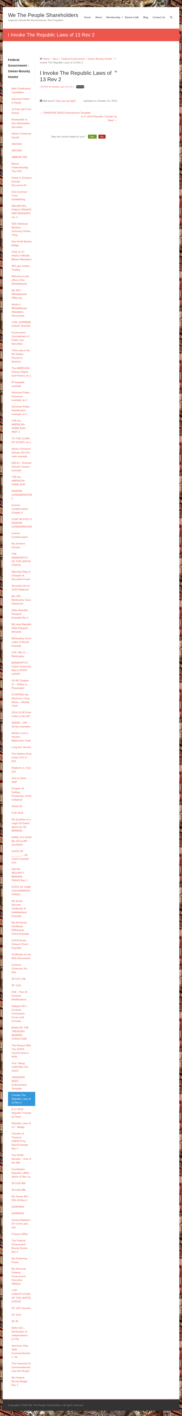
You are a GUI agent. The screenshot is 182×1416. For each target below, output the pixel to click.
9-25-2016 (17, 812)
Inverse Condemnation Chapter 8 (20, 509)
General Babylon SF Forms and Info (21, 1223)
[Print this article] (116, 72)
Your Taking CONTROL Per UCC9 (20, 1067)
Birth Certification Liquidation (21, 90)
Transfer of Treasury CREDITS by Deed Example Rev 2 (20, 1141)
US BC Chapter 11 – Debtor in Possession (20, 684)
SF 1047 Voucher (21, 1308)
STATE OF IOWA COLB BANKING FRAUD (21, 890)
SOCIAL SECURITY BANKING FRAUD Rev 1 (19, 875)
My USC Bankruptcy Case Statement (21, 600)
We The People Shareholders (43, 15)
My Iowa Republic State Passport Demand (21, 628)
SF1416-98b (19, 1189)
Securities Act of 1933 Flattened (21, 587)
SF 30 (15, 1321)
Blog (145, 17)
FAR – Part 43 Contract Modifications (19, 996)
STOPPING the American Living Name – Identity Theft (21, 700)
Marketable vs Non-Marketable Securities (21, 123)
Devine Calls (132, 17)
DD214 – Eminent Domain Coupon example (21, 466)
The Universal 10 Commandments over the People (21, 1367)
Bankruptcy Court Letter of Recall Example (21, 642)
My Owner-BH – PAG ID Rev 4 (21, 1198)
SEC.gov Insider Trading (21, 267)
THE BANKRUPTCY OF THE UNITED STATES (21, 559)
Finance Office (20, 1234)
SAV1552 (17, 143)
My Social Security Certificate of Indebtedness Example (19, 908)
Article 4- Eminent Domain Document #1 (21, 181)
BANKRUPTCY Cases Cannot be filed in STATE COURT (21, 668)
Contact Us (159, 17)
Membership (113, 17)
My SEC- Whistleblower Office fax (19, 294)
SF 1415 (16, 985)
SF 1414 (16, 1314)
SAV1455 (17, 150)
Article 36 (17, 806)
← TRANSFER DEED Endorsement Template (65, 112)
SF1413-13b (19, 978)
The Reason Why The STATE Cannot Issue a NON (21, 1051)
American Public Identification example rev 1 (21, 410)
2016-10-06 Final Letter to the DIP (21, 714)
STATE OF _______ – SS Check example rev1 (20, 857)
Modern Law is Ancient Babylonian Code (21, 737)
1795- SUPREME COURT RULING (21, 324)
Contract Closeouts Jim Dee (19, 968)
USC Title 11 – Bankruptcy (20, 654)
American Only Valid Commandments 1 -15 (21, 1351)
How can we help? (66, 100)
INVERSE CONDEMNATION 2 (22, 495)
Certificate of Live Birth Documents (21, 956)
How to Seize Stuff (19, 780)
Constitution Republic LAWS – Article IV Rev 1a (21, 1173)
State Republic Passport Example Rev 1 (20, 614)
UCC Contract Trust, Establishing (19, 195)
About (98, 17)
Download (80, 87)
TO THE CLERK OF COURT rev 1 (21, 440)
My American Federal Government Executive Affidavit (19, 1276)
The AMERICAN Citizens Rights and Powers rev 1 (21, 372)
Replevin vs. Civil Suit (21, 769)
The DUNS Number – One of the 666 (21, 1159)
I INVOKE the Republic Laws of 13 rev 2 (57, 87)
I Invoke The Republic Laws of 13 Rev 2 (21, 1099)
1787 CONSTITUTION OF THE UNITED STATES (21, 1296)
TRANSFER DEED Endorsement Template (19, 1083)
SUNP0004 (18, 1206)
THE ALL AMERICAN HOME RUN (18, 481)
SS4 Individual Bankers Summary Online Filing (21, 229)
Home (87, 17)
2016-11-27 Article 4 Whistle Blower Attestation (22, 255)
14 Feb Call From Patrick (21, 111)
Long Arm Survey (21, 747)
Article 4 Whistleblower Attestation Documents (19, 310)
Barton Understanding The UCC (20, 167)
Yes (92, 136)
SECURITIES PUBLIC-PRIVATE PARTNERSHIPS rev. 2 (21, 211)
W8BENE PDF (20, 157)
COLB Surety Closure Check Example (20, 944)
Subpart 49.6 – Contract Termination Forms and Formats (20, 1013)
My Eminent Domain (18, 545)
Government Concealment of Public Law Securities (20, 338)
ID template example (18, 384)
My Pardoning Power (19, 1260)
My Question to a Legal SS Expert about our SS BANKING (21, 825)
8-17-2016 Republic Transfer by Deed (21, 1113)
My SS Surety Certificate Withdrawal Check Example (20, 928)
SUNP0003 (18, 1213)
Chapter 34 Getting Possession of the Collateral (21, 794)
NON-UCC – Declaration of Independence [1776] (20, 1333)
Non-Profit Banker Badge (22, 243)
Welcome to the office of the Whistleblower (20, 280)
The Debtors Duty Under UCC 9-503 (21, 757)
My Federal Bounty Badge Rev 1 (19, 1381)
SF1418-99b (19, 1183)
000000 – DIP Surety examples (21, 724)
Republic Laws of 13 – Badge (21, 1125)
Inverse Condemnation (20, 535)
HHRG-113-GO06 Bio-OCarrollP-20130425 (21, 841)
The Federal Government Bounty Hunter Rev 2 (20, 1246)
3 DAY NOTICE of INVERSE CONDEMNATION (22, 523)
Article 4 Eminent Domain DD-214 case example (21, 452)
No (102, 136)
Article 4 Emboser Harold (21, 135)
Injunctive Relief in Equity (20, 100)
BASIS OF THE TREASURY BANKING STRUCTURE (20, 1033)
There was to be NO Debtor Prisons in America (21, 356)
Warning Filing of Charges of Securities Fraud (21, 575)
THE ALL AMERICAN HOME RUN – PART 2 (19, 426)
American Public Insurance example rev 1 (21, 396)
